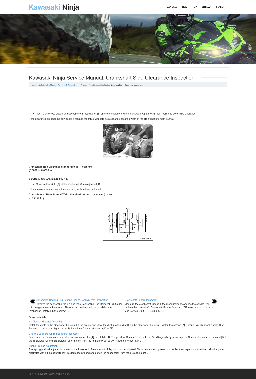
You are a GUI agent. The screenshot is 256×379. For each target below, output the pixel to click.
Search (220, 6)
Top (194, 6)
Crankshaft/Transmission (68, 85)
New (184, 6)
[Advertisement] (128, 99)
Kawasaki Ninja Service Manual (43, 85)
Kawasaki (54, 7)
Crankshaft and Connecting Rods (95, 85)
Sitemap (206, 6)
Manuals (171, 6)
